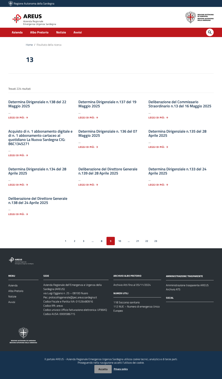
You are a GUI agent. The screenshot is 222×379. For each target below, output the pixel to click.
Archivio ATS (173, 289)
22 (146, 241)
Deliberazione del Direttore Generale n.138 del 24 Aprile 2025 (37, 200)
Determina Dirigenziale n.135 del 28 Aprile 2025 (177, 133)
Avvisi (78, 32)
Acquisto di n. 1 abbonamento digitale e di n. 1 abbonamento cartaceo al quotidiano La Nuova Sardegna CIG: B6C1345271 (40, 137)
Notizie (61, 32)
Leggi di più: (16, 117)
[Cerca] (210, 32)
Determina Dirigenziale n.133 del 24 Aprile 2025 (177, 171)
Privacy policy (121, 369)
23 (155, 241)
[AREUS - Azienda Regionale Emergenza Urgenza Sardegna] (10, 3)
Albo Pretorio (39, 32)
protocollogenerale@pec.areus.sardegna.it (73, 297)
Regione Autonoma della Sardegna (34, 3)
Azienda (17, 32)
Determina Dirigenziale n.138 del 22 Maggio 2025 (37, 104)
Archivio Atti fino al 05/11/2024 (132, 285)
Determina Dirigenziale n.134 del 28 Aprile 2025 (37, 171)
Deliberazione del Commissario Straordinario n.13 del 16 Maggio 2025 (179, 104)
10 (119, 241)
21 (137, 241)
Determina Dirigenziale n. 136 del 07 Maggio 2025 (107, 133)
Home (29, 45)
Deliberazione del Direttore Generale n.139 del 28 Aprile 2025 (107, 171)
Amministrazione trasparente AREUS (187, 285)
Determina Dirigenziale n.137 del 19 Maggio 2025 (107, 104)
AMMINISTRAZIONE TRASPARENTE (184, 276)
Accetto (103, 369)
